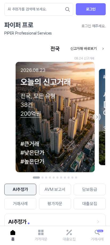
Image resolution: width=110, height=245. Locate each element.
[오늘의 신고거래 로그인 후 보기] (55, 109)
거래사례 (20, 203)
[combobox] (36, 9)
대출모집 (89, 203)
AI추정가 (20, 189)
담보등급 (89, 189)
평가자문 (55, 203)
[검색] (67, 9)
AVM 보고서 (55, 189)
